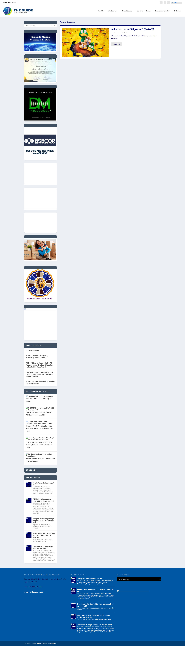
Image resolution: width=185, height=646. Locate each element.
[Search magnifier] (55, 25)
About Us (101, 11)
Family (34, 493)
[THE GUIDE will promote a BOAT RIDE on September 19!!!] (28, 500)
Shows (52, 559)
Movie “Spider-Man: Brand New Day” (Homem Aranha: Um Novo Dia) (39, 445)
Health (49, 526)
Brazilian (35, 505)
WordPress (53, 643)
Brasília (13, 2)
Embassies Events (38, 492)
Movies (126, 33)
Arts (112, 33)
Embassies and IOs (162, 11)
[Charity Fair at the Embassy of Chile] (28, 484)
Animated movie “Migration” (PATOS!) (132, 29)
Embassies (47, 488)
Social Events (127, 11)
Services (140, 11)
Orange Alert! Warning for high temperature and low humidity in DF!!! (40, 428)
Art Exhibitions (45, 550)
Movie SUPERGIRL (32, 350)
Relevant (35, 511)
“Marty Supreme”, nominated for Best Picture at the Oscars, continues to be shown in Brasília (39, 374)
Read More (116, 44)
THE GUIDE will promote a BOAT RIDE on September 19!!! (43, 500)
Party (42, 559)
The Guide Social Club (47, 560)
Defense (177, 11)
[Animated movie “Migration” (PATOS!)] (85, 42)
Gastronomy (40, 493)
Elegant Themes (37, 643)
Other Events (48, 493)
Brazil (148, 11)
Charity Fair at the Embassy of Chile (43, 484)
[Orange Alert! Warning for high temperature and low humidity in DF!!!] (28, 520)
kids (46, 557)
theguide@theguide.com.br (34, 592)
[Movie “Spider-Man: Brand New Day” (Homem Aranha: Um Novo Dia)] (28, 535)
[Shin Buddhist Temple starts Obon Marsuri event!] (28, 548)
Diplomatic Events (38, 488)
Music (49, 557)
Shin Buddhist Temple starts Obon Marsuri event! (43, 547)
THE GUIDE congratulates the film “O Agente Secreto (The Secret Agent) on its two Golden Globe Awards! (39, 365)
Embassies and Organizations (42, 490)
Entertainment (112, 11)
